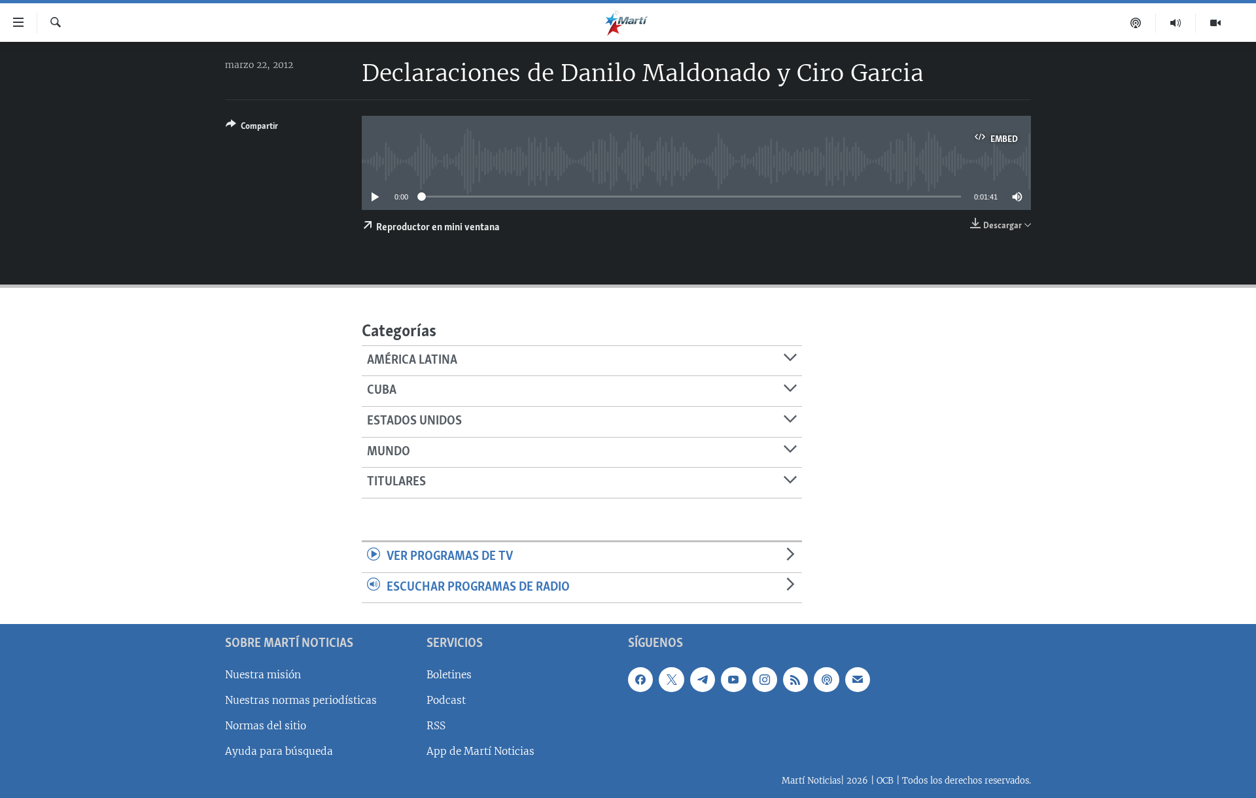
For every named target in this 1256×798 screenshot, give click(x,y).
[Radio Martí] (1176, 23)
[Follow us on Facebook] (640, 679)
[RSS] (795, 679)
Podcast (446, 700)
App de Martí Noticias (480, 751)
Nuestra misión (263, 674)
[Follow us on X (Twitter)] (671, 679)
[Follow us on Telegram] (702, 679)
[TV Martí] (1215, 23)
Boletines (449, 674)
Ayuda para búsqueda (279, 751)
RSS (436, 726)
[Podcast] (1136, 23)
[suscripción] (857, 679)
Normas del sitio (265, 726)
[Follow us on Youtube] (733, 679)
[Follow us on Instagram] (764, 679)
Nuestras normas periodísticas (301, 700)
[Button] (252, 128)
